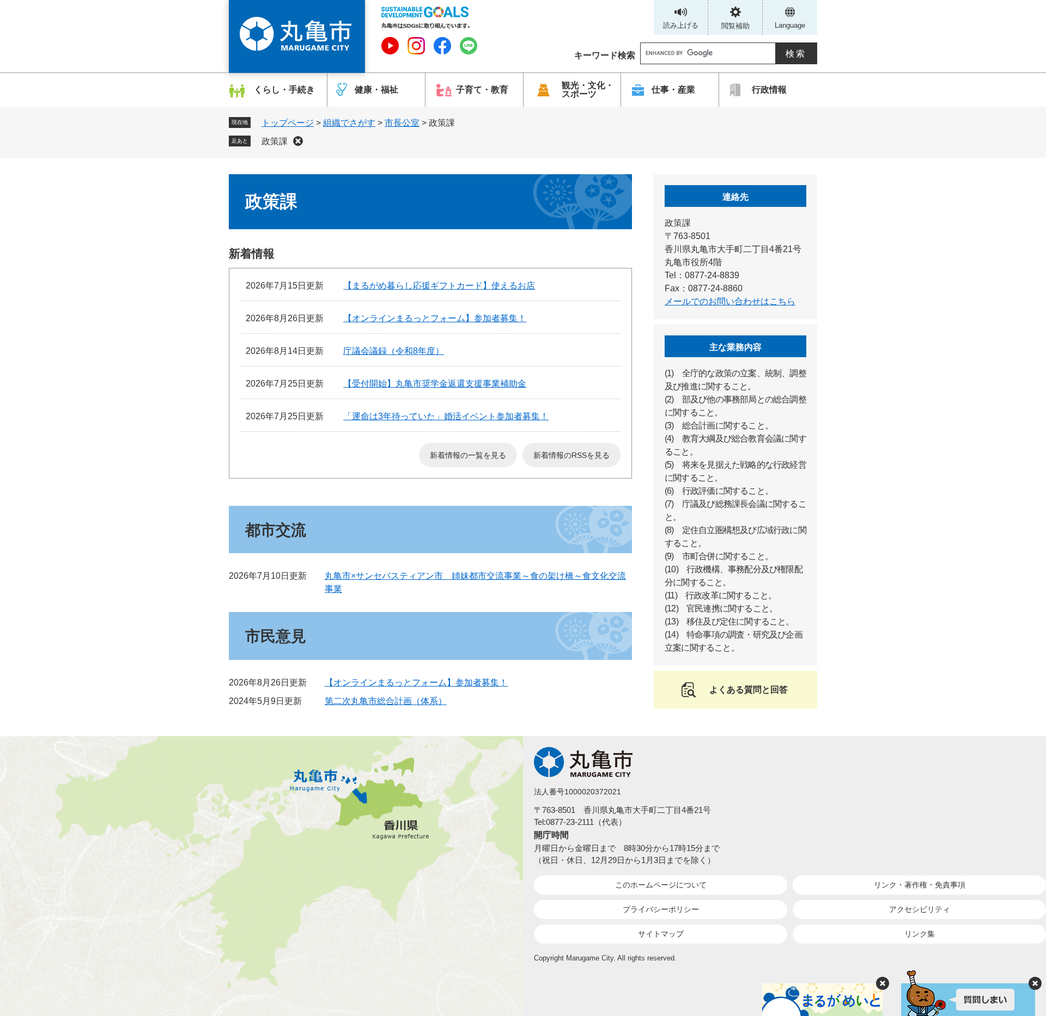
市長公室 (402, 122)
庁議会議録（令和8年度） (393, 351)
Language (790, 25)
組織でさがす (349, 122)
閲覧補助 (735, 26)
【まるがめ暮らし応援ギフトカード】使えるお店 (439, 285)
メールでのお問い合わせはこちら (730, 301)
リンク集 (919, 933)
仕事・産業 (673, 89)
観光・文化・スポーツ (588, 90)
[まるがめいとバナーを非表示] (882, 983)
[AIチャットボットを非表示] (1035, 983)
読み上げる (680, 25)
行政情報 (769, 89)
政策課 (275, 141)
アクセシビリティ (919, 909)
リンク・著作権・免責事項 (919, 884)
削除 (298, 141)
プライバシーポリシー (661, 909)
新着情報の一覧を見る (468, 455)
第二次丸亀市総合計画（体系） (386, 701)
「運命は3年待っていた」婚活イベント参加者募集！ (446, 416)
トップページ (288, 122)
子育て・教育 (482, 89)
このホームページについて (661, 884)
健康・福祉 (376, 89)
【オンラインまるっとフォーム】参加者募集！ (434, 318)
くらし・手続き (284, 89)
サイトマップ (661, 933)
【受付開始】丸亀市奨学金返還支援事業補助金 (434, 383)
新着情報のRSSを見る (571, 455)
